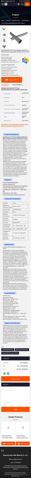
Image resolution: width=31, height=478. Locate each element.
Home (2, 20)
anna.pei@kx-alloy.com (9, 1)
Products (8, 20)
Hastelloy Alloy (16, 20)
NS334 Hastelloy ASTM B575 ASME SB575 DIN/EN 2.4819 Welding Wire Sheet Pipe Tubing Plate (8, 437)
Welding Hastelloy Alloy (22, 349)
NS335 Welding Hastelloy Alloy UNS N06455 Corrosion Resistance (22, 437)
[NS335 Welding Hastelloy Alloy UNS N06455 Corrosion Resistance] (23, 428)
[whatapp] (4, 373)
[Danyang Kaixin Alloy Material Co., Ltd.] (8, 4)
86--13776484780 (25, 1)
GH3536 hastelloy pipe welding (10, 353)
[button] (4, 48)
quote (27, 4)
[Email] (8, 373)
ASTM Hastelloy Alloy (7, 349)
